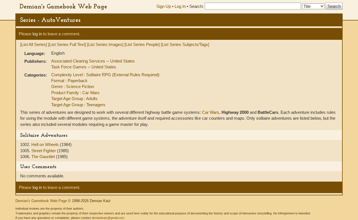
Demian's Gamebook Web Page (63, 6)
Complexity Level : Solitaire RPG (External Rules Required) (105, 74)
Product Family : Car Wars (75, 92)
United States (122, 61)
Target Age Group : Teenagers (78, 104)
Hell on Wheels (45, 144)
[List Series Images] (105, 44)
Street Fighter (44, 150)
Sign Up (163, 6)
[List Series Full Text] (67, 44)
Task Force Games (69, 66)
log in (37, 33)
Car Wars (210, 112)
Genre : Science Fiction (72, 86)
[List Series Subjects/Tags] (185, 44)
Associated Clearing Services (78, 61)
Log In (180, 6)
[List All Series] (33, 44)
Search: (196, 6)
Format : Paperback (69, 80)
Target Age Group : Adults (74, 98)
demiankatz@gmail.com (108, 217)
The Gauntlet (43, 156)
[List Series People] (142, 44)
